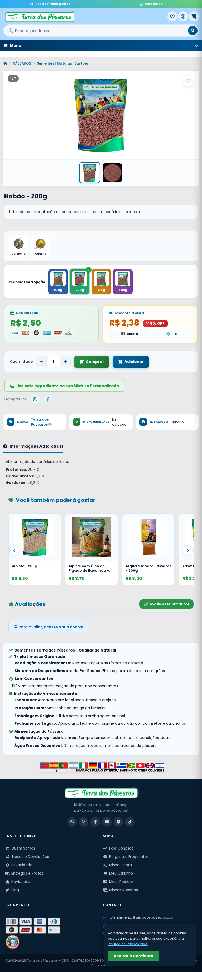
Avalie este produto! (169, 604)
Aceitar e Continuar (134, 956)
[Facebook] (95, 822)
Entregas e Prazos (27, 873)
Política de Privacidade (128, 943)
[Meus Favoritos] (172, 16)
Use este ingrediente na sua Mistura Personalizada (67, 385)
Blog (15, 889)
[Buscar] (193, 30)
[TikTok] (130, 822)
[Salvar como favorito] (188, 81)
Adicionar (134, 361)
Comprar (95, 361)
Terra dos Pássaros (40, 422)
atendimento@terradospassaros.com (143, 917)
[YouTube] (107, 822)
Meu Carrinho (121, 873)
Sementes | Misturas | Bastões (63, 63)
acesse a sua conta (63, 627)
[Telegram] (118, 822)
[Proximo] (188, 550)
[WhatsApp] (72, 822)
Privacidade (21, 864)
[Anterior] (14, 550)
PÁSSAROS (22, 63)
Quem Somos (23, 848)
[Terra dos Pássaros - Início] (85, 16)
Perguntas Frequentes (129, 856)
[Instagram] (83, 822)
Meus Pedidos (121, 881)
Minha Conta (120, 864)
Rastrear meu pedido (53, 4)
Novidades (20, 881)
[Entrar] (183, 16)
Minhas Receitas (123, 889)
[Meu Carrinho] (194, 16)
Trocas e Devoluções (30, 856)
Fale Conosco (121, 848)
